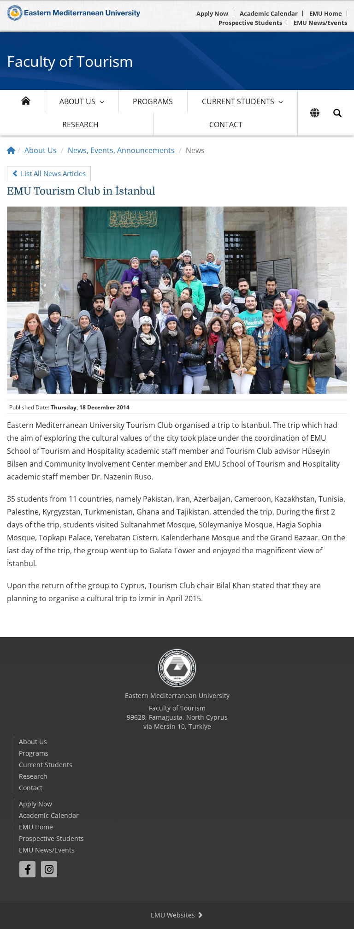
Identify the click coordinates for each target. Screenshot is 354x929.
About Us (77, 101)
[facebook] (27, 869)
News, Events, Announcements (121, 150)
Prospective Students (250, 22)
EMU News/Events (320, 22)
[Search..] (337, 113)
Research (80, 124)
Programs (153, 101)
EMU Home (325, 13)
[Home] (11, 150)
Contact (225, 124)
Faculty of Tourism (70, 61)
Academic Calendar (269, 13)
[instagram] (49, 869)
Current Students (238, 101)
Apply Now (212, 13)
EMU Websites (174, 915)
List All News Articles (52, 173)
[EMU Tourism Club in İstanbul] (177, 299)
